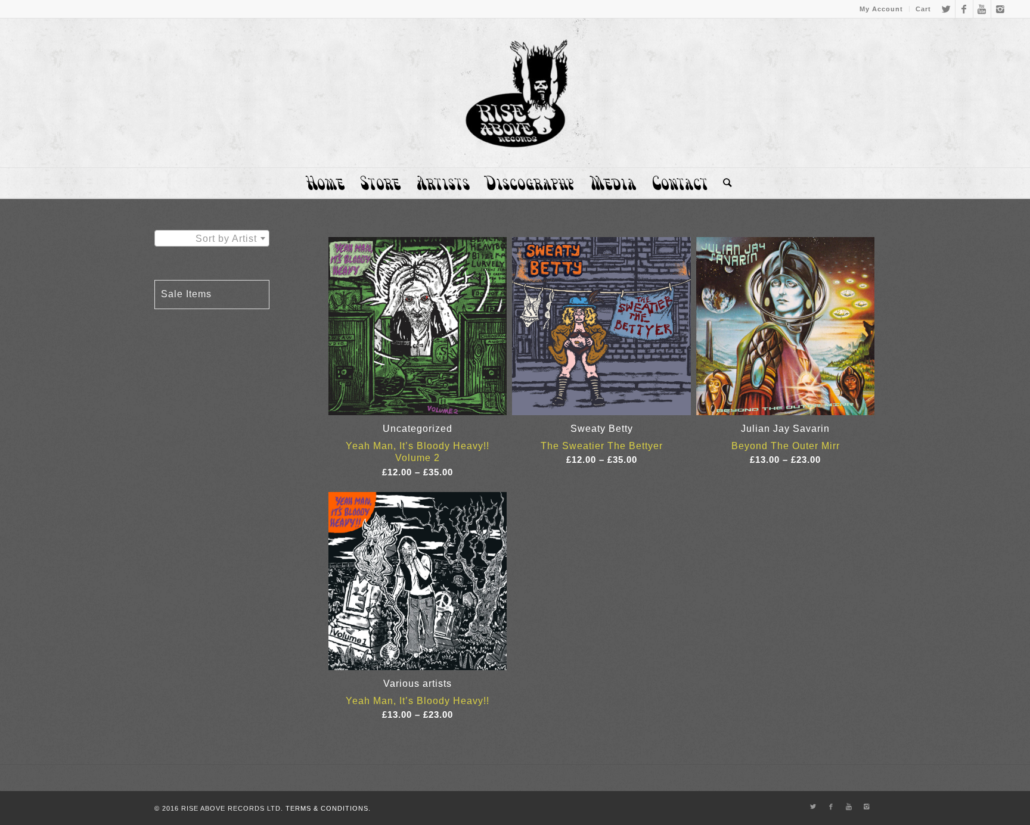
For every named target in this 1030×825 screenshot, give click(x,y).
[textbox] (212, 239)
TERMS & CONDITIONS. (328, 808)
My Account (881, 9)
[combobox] (211, 238)
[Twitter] (946, 9)
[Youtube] (982, 9)
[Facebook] (964, 9)
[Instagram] (1000, 9)
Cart (923, 9)
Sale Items (186, 294)
